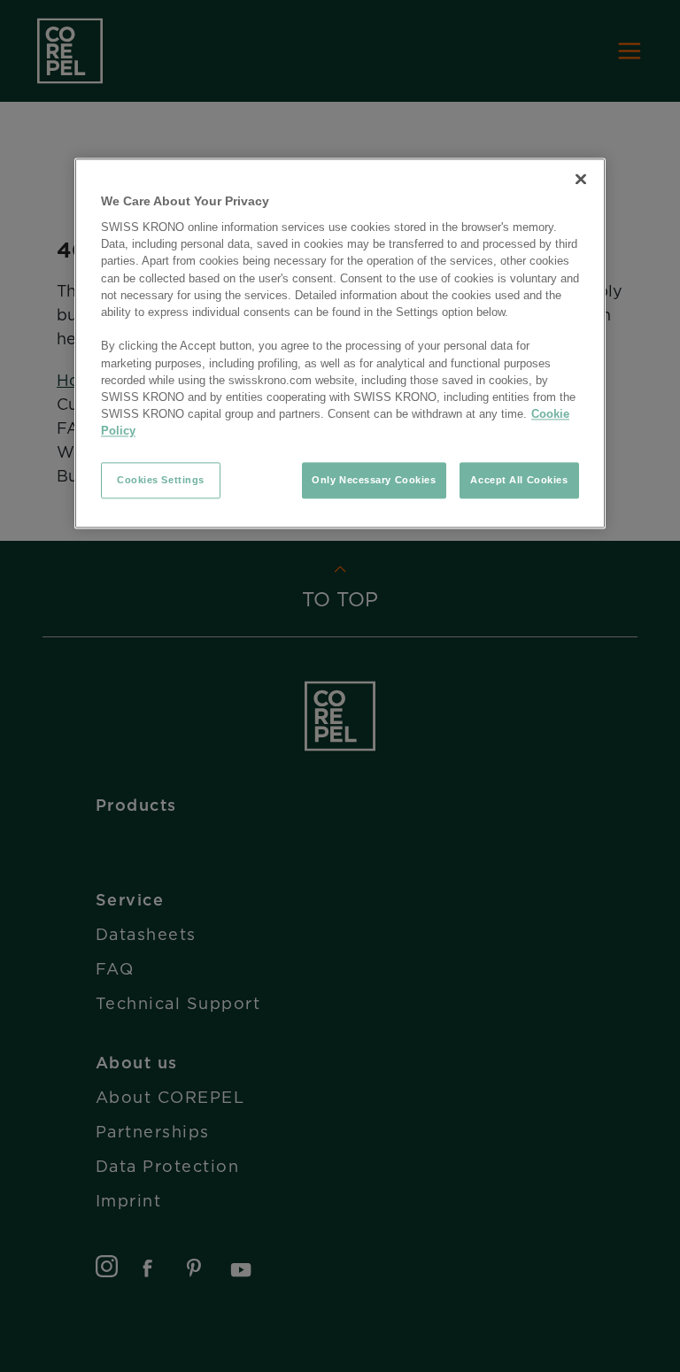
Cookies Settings (161, 479)
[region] (340, 343)
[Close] (580, 178)
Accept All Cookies (519, 479)
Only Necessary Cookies (374, 479)
